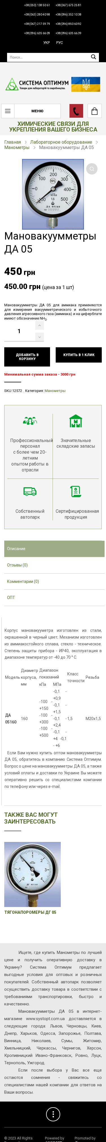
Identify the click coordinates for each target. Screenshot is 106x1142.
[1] (39, 325)
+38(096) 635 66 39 (68, 33)
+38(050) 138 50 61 (37, 5)
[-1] (39, 337)
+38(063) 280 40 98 (37, 14)
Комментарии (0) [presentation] (23, 581)
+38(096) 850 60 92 (68, 23)
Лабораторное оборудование (61, 142)
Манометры (17, 147)
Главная (12, 142)
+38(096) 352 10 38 (68, 14)
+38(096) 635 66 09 (37, 33)
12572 (17, 391)
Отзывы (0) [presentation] (17, 565)
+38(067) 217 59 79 (37, 23)
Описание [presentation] (16, 548)
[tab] (54, 549)
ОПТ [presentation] (11, 597)
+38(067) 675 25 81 (68, 5)
